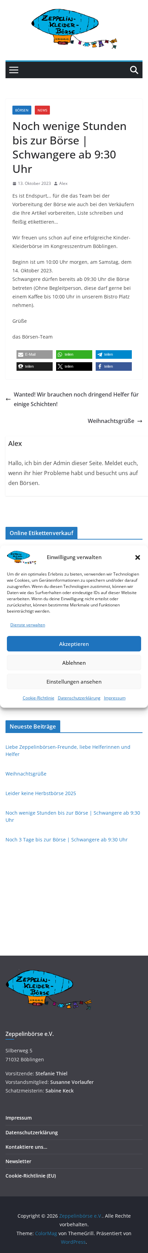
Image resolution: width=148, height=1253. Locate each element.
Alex (63, 183)
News (42, 110)
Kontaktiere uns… (26, 1147)
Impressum (115, 698)
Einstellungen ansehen (74, 681)
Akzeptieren (74, 643)
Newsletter (18, 1161)
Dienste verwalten (27, 625)
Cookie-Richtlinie (38, 698)
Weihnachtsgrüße (111, 421)
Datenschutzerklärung (79, 698)
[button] (137, 557)
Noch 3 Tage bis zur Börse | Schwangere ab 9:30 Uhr (67, 839)
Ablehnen (74, 662)
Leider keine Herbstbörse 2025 (41, 793)
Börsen (22, 110)
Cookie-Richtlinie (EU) (31, 1175)
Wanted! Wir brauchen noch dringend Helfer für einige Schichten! (76, 399)
